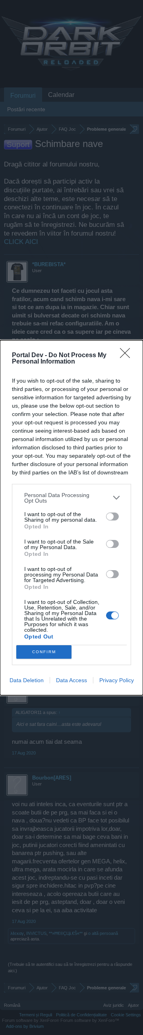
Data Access (71, 680)
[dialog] (71, 517)
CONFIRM (44, 652)
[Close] (127, 355)
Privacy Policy (116, 680)
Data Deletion (27, 680)
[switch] (112, 516)
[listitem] (71, 497)
